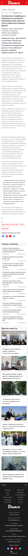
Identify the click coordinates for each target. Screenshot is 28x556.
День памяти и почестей (10, 224)
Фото (22, 224)
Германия (5, 228)
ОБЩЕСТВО (11, 9)
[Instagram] (6, 236)
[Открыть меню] (1, 2)
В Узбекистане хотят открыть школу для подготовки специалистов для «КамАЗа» (13, 265)
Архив (20, 502)
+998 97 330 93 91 (14, 514)
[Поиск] (26, 2)
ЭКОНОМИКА (7, 502)
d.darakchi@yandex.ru (14, 520)
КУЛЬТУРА (20, 497)
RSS (26, 485)
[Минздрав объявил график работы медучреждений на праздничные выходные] (14, 363)
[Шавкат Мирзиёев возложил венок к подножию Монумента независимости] (14, 413)
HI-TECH (20, 499)
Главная (4, 9)
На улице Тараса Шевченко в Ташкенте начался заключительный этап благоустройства (12, 250)
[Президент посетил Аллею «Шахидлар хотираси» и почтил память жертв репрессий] (14, 438)
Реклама (3, 485)
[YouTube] (10, 236)
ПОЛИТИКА (7, 490)
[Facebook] (2, 236)
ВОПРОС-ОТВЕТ (7, 497)
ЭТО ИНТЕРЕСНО (20, 495)
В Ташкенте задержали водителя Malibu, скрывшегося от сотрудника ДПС (13, 318)
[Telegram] (14, 236)
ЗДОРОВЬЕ (7, 499)
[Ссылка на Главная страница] (14, 2)
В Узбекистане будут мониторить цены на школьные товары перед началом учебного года (13, 274)
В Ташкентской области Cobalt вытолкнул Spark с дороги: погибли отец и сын (12, 282)
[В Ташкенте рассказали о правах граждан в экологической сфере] (14, 338)
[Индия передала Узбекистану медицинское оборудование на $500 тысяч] (14, 463)
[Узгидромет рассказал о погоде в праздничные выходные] (14, 388)
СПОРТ (8, 495)
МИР (7, 492)
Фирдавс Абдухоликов (14, 541)
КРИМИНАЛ (20, 492)
